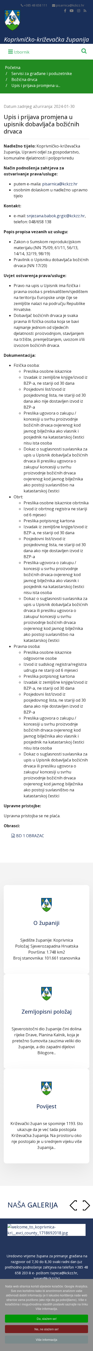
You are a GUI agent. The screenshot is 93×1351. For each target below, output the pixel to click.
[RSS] (85, 10)
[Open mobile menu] (19, 51)
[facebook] (65, 10)
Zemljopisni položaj (47, 1011)
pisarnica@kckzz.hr (70, 5)
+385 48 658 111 (35, 5)
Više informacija (46, 1339)
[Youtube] (72, 10)
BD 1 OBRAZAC (30, 835)
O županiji (46, 922)
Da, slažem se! (47, 1318)
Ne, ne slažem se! (46, 1329)
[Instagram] (78, 10)
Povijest (46, 1106)
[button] (86, 1205)
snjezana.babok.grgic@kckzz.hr (56, 216)
